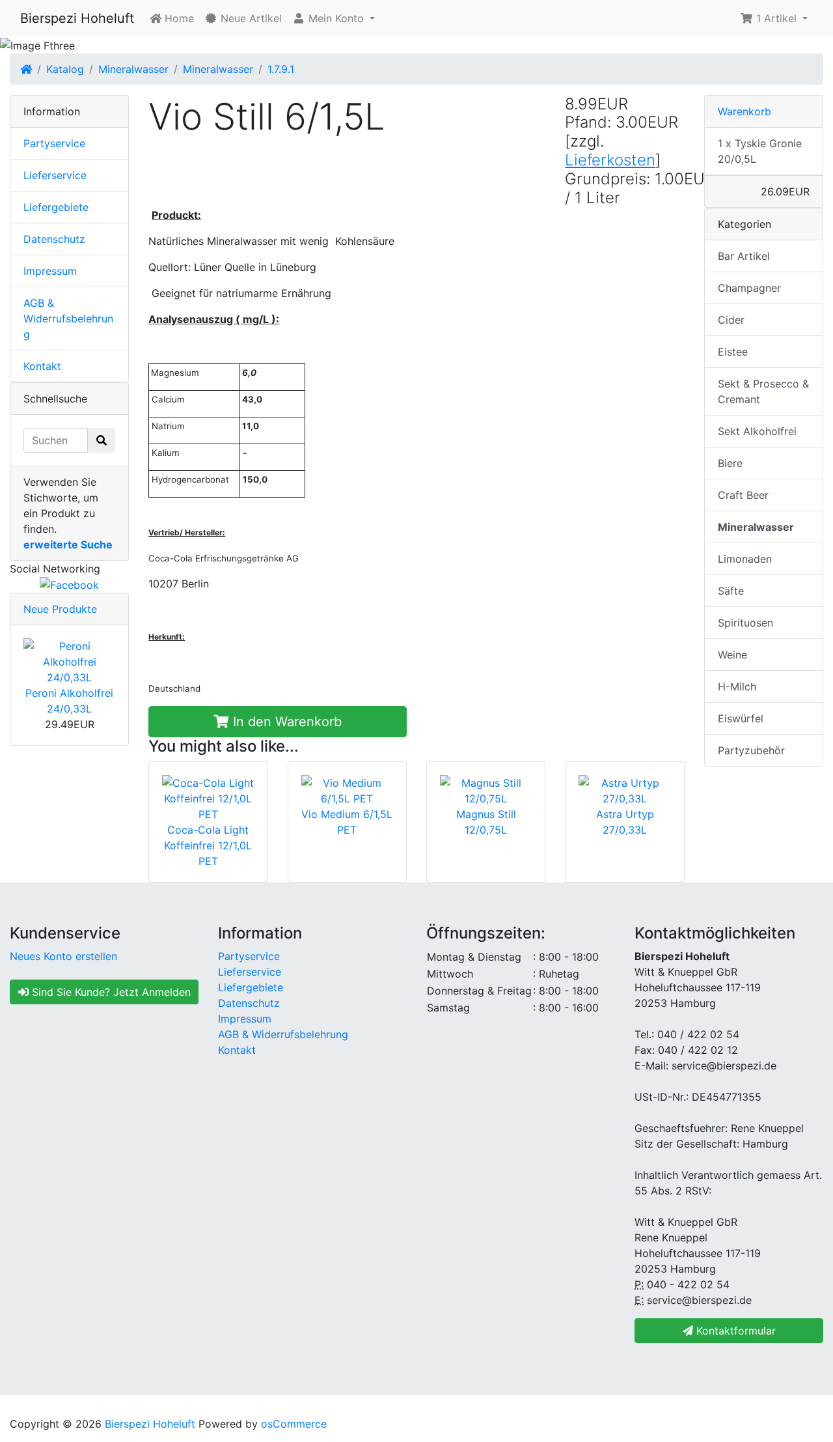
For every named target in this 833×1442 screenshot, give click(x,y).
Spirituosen (745, 622)
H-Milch (737, 686)
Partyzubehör (751, 750)
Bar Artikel (744, 255)
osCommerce (294, 1423)
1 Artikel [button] (776, 18)
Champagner (749, 287)
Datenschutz (54, 239)
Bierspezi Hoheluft (77, 18)
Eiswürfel (740, 718)
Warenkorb (744, 111)
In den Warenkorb (285, 721)
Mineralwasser (133, 69)
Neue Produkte (60, 608)
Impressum (50, 270)
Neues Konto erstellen (63, 956)
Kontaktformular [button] (734, 1330)
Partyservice (54, 143)
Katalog (65, 69)
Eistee (733, 351)
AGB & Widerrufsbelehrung (68, 318)
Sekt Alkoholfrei (757, 431)
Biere (730, 463)
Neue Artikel (249, 18)
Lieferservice (55, 175)
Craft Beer (743, 495)
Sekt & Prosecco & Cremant (763, 391)
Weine (732, 654)
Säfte (731, 590)
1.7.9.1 (280, 69)
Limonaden (745, 558)
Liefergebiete (56, 207)
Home (177, 18)
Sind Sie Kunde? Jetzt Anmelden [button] (110, 991)
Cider (731, 319)
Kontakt (42, 366)
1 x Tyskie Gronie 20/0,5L (760, 151)
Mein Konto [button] (336, 18)
